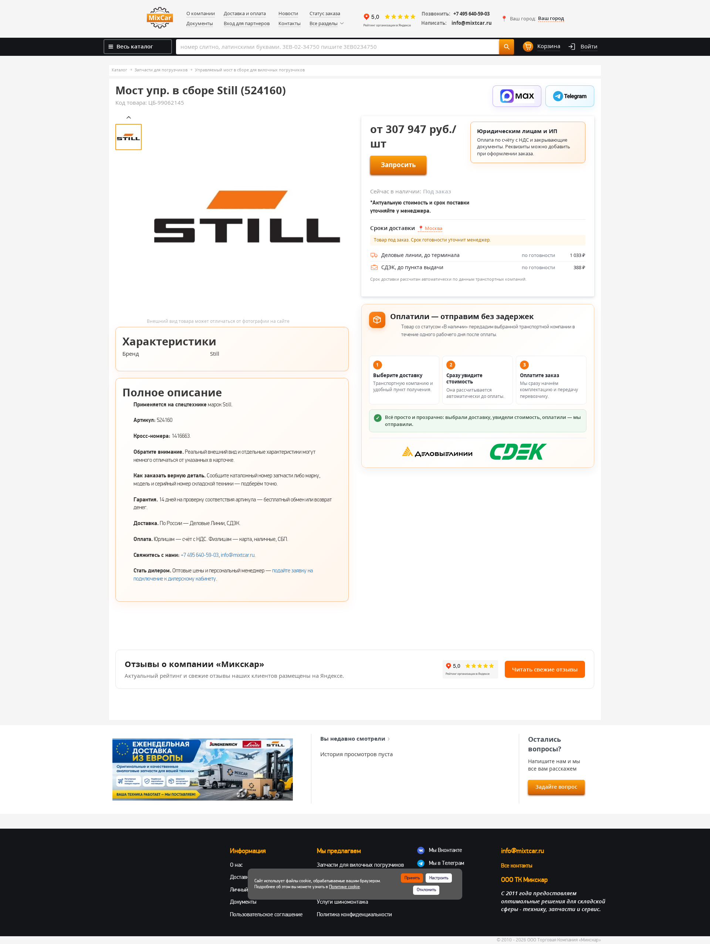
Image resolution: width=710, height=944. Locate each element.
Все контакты (516, 865)
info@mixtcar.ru (472, 23)
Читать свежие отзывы (545, 669)
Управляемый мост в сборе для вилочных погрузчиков (250, 69)
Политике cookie (344, 887)
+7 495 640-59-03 (471, 14)
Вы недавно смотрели (352, 738)
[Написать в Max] (517, 96)
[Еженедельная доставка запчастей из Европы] (202, 769)
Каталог (119, 69)
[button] (532, 18)
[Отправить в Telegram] (569, 96)
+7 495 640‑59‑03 (200, 555)
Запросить (398, 164)
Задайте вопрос (556, 786)
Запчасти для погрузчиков (161, 69)
